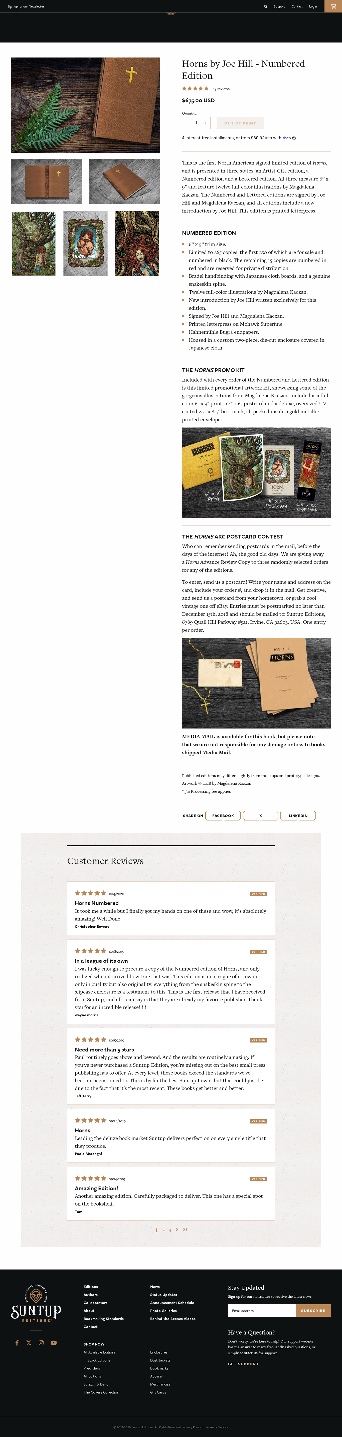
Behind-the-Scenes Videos (173, 1318)
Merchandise (160, 1384)
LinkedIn (298, 815)
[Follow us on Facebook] (17, 1343)
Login (313, 6)
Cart (333, 6)
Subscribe (313, 1310)
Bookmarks (159, 1368)
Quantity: (189, 113)
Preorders (92, 1368)
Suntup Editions (36, 1303)
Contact (297, 6)
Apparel (156, 1376)
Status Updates (163, 1294)
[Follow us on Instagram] (41, 1343)
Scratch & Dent (96, 1384)
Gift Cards (158, 1392)
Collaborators (95, 1302)
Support (279, 6)
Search (265, 6)
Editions (91, 1286)
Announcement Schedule (172, 1302)
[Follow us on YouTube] (54, 1343)
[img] (91, 893)
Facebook (223, 815)
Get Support (243, 1363)
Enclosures (158, 1352)
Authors (91, 1294)
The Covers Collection (101, 1392)
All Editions (92, 1376)
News (155, 1286)
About (89, 1310)
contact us (249, 1353)
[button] (196, 89)
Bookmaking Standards (104, 1318)
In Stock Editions (97, 1360)
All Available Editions (100, 1352)
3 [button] (170, 1229)
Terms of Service (217, 1427)
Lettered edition (257, 178)
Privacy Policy (192, 1427)
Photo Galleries (163, 1310)
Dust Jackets (160, 1360)
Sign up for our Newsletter (26, 6)
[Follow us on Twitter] (29, 1343)
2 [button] (163, 1229)
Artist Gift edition (283, 170)
